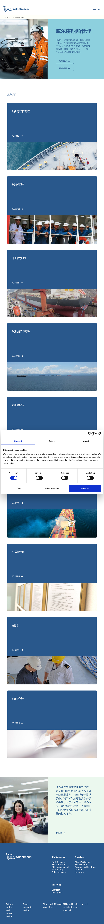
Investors (79, 872)
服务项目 (63, 68)
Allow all (85, 488)
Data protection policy (28, 907)
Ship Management (17, 17)
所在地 (59, 832)
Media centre (81, 864)
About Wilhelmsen (83, 862)
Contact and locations (85, 867)
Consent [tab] (18, 441)
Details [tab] (52, 441)
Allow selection (52, 488)
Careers (78, 869)
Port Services (58, 862)
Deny (19, 488)
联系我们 (63, 61)
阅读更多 (16, 135)
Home (6, 17)
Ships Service (58, 864)
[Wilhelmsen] (16, 9)
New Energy (57, 869)
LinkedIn (56, 890)
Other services (59, 872)
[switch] (39, 478)
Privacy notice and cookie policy (9, 910)
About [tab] (86, 441)
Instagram (57, 892)
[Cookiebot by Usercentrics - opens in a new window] (90, 434)
